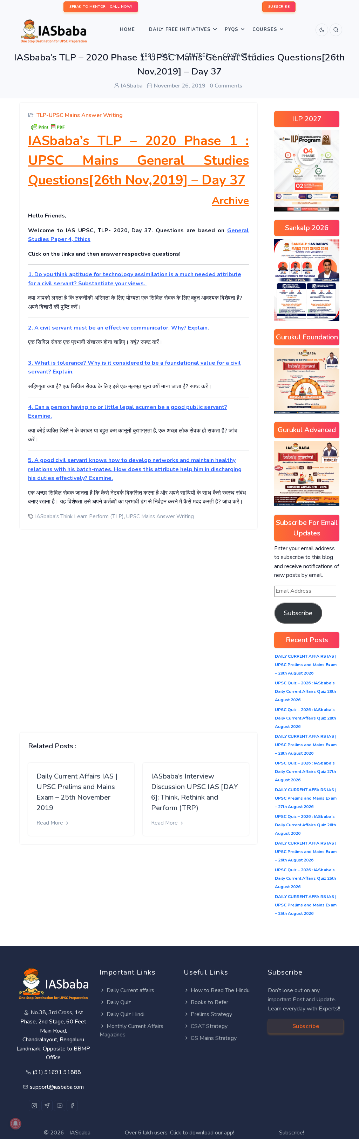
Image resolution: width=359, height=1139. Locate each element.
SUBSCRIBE (279, 6)
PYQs (231, 29)
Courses (264, 29)
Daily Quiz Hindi (125, 1014)
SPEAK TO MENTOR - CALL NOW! (100, 6)
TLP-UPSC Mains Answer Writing (79, 115)
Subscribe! (291, 1133)
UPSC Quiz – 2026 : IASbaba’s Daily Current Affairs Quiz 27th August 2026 (305, 771)
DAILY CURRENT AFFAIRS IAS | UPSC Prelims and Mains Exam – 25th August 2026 (306, 905)
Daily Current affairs (130, 990)
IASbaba (79, 1133)
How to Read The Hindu (220, 990)
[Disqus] (138, 625)
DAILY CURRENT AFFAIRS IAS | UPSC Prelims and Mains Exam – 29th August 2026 (306, 664)
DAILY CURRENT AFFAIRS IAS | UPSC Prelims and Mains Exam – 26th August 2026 (306, 851)
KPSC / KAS (156, 55)
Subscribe (298, 613)
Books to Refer (209, 1002)
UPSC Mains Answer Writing (160, 516)
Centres (197, 55)
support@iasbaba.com (57, 1087)
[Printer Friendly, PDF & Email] (47, 126)
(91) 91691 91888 (57, 1072)
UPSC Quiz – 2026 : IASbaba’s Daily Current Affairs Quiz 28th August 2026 (305, 718)
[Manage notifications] (15, 1123)
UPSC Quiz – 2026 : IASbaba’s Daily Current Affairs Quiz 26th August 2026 (305, 825)
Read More (50, 822)
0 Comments (226, 86)
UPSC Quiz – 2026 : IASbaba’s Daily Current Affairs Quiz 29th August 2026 (305, 691)
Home (127, 29)
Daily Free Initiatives (180, 29)
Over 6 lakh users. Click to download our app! (179, 1133)
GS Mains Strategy (214, 1038)
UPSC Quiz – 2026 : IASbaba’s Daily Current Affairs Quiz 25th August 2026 (305, 878)
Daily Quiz (119, 1002)
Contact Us (240, 55)
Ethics (82, 239)
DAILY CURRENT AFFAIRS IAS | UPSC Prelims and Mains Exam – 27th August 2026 (306, 798)
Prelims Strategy (211, 1014)
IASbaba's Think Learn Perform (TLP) (79, 516)
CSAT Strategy (209, 1026)
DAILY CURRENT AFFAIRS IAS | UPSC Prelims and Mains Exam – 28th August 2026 (306, 745)
